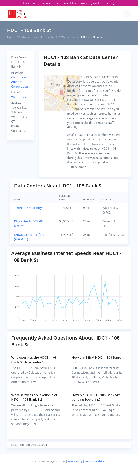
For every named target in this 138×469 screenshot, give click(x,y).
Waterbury (68, 37)
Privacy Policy (75, 461)
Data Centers (28, 37)
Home (11, 37)
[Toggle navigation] (127, 14)
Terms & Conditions (95, 461)
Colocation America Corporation (19, 81)
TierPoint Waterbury (28, 208)
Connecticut (49, 37)
